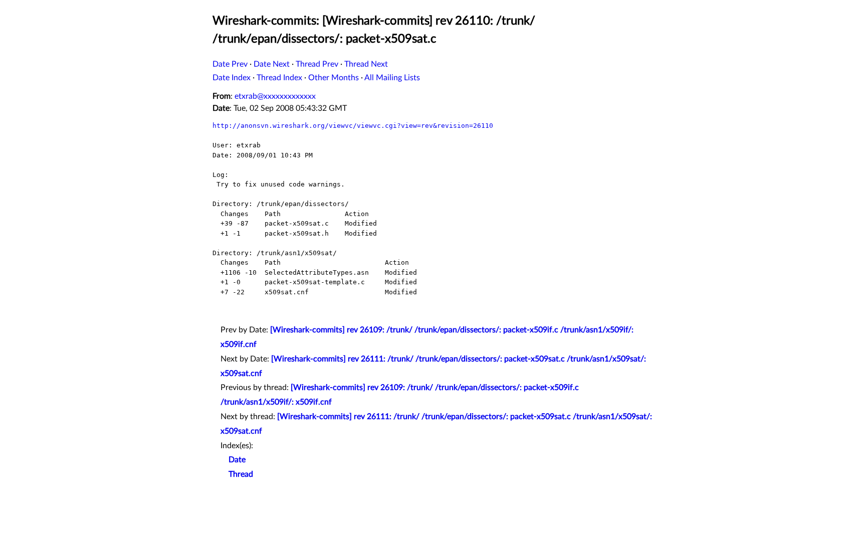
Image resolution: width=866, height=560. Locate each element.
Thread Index (279, 78)
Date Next (272, 64)
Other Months (333, 78)
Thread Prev (317, 64)
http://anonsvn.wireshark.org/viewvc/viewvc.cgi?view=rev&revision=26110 (352, 125)
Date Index (231, 78)
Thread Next (366, 64)
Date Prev (230, 64)
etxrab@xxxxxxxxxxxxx (275, 96)
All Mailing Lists (392, 78)
